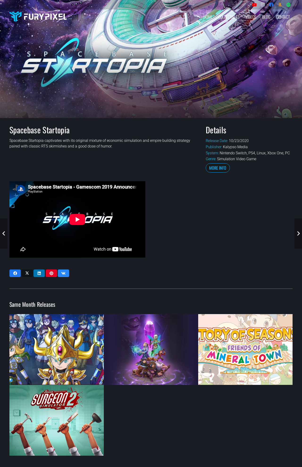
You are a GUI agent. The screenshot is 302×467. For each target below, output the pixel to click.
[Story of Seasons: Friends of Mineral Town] (245, 349)
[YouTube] (254, 4)
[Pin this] (51, 273)
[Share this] (15, 273)
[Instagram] (263, 4)
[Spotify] (288, 4)
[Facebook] (271, 4)
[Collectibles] (280, 4)
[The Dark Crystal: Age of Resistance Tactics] (151, 349)
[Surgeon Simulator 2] (56, 420)
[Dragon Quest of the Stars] (56, 349)
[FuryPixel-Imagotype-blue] (38, 17)
